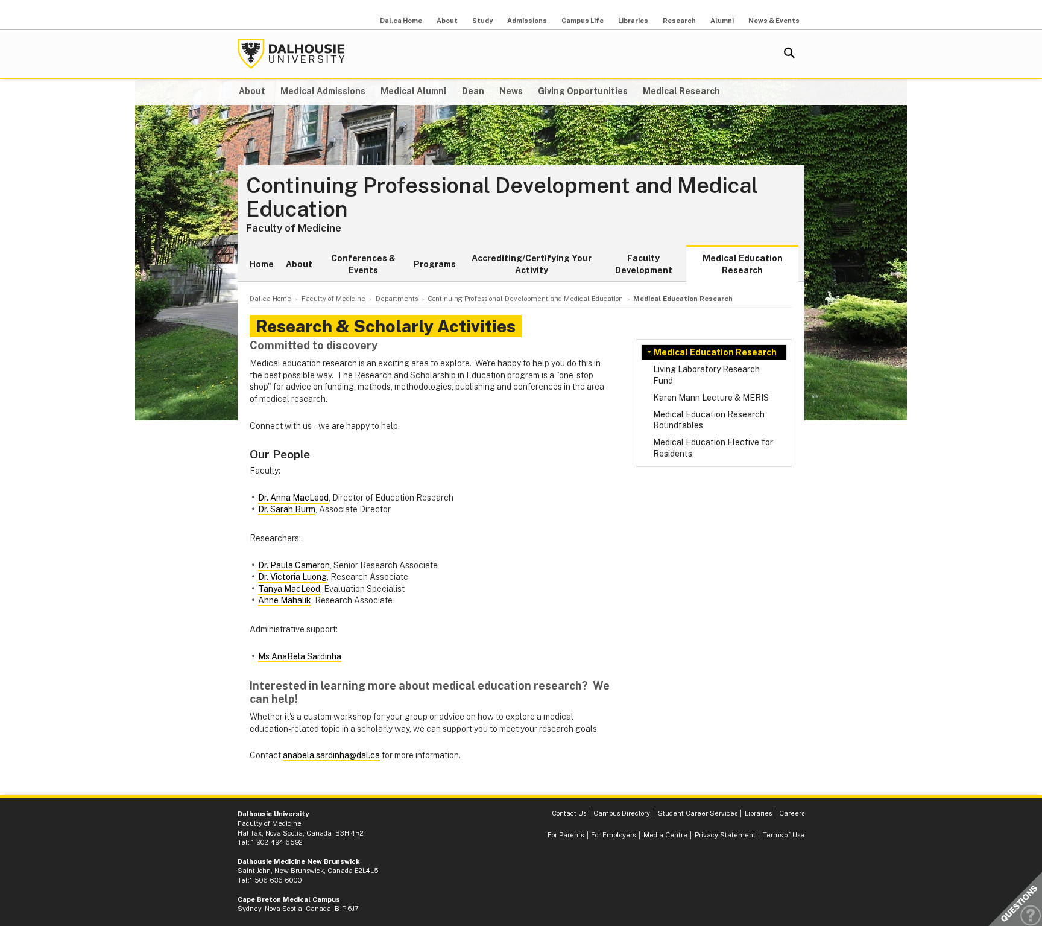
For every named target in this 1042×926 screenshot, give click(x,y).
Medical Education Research (743, 264)
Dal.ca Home (401, 20)
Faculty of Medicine (293, 228)
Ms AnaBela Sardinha (299, 656)
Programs (435, 264)
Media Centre (665, 835)
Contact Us (569, 813)
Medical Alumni (413, 91)
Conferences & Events (363, 264)
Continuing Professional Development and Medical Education (502, 197)
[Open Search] (789, 54)
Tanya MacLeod (289, 589)
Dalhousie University (291, 54)
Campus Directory (621, 813)
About (447, 20)
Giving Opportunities (583, 91)
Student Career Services (697, 813)
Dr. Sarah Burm (286, 509)
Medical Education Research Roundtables (709, 420)
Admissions (527, 20)
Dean (473, 91)
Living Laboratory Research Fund (706, 374)
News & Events (774, 20)
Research (679, 20)
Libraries (633, 20)
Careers (791, 813)
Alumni (722, 20)
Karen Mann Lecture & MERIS (711, 397)
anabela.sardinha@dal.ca (331, 755)
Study (482, 20)
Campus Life (582, 20)
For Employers (613, 835)
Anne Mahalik (284, 600)
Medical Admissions (322, 91)
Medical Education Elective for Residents (713, 447)
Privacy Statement (725, 835)
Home (262, 264)
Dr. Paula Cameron (294, 565)
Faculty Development (643, 264)
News (511, 91)
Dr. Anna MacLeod (293, 498)
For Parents (566, 835)
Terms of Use (783, 835)
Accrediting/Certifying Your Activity (532, 264)
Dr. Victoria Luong (292, 577)
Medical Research (681, 91)
